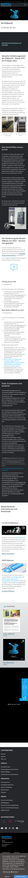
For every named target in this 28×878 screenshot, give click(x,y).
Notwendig (7, 872)
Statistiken (15, 872)
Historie (3, 756)
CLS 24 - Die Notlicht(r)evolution (10, 808)
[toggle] (20, 699)
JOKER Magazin (5, 803)
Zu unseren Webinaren (8, 591)
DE (1, 1)
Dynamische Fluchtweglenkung (9, 805)
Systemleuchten (5, 782)
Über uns (3, 759)
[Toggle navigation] (25, 4)
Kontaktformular (5, 767)
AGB (11, 1)
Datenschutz (19, 1)
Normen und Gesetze (7, 800)
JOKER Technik (5, 810)
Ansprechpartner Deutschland (9, 769)
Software (3, 792)
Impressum (14, 1)
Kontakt (5, 1)
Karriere (8, 1)
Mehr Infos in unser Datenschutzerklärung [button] (14, 868)
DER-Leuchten (5, 790)
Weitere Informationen (8, 553)
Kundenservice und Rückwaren (9, 774)
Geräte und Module (6, 787)
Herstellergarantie (6, 852)
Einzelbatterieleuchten (7, 785)
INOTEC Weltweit (5, 772)
